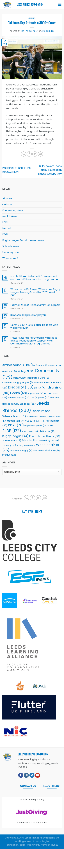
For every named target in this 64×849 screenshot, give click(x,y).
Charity (12, 371)
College (7, 204)
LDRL (5, 222)
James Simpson (18, 397)
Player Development (35, 425)
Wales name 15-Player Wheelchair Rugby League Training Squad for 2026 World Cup (35, 292)
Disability (21, 387)
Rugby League (15, 436)
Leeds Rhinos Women (38, 417)
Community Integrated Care (31, 377)
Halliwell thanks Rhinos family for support (35, 305)
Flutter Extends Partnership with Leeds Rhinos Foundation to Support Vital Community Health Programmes (33, 340)
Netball (6, 228)
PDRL (5, 234)
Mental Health (15, 421)
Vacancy (9, 445)
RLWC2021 (29, 431)
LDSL (44, 397)
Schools (29, 440)
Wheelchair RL (11, 258)
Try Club (53, 440)
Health (18, 393)
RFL (50, 425)
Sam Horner (11, 440)
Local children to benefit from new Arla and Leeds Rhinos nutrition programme (34, 278)
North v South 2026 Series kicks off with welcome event (34, 326)
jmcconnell (47, 31)
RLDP (11, 430)
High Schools (35, 393)
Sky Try (41, 440)
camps (42, 365)
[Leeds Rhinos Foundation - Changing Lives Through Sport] (7, 4)
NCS (30, 420)
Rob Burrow (46, 431)
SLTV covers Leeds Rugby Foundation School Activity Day (50, 170)
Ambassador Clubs (19, 365)
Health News (10, 216)
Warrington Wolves (25, 445)
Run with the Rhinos (44, 436)
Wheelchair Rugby (21, 450)
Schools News (10, 246)
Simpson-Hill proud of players (28, 315)
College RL (26, 371)
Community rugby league (18, 382)
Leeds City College (21, 404)
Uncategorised (11, 252)
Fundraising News (12, 210)
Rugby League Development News (23, 240)
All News (32, 18)
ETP (37, 388)
